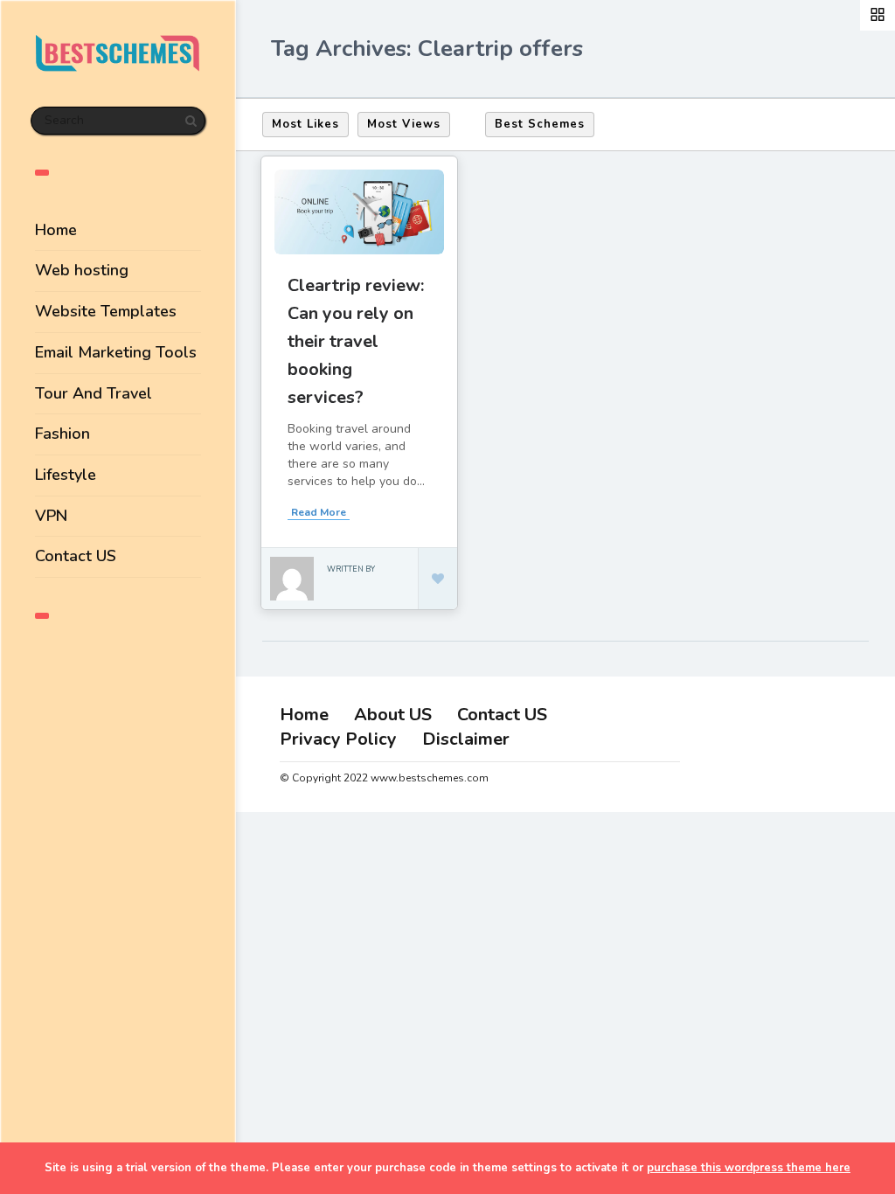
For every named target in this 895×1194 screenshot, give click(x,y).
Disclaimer (466, 739)
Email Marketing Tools (116, 352)
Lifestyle (65, 474)
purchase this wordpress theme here (748, 1168)
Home (56, 229)
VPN (51, 515)
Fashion (62, 433)
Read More (318, 512)
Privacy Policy (338, 739)
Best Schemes (540, 124)
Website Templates (106, 311)
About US (393, 714)
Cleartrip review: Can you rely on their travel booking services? (356, 341)
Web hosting (81, 270)
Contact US (75, 555)
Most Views (404, 124)
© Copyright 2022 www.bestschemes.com (384, 778)
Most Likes (305, 124)
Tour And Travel (93, 393)
